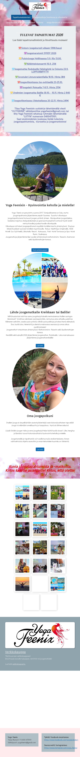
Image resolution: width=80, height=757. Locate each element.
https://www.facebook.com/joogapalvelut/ (61, 739)
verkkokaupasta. (19, 664)
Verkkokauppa (15, 652)
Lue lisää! (40, 346)
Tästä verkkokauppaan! (40, 250)
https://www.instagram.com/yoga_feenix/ (60, 747)
